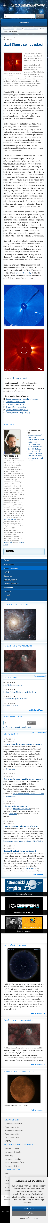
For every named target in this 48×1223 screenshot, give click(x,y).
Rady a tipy (9, 1155)
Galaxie (8, 1177)
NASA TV (8, 1141)
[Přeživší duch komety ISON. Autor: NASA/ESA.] (12, 62)
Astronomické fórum (12, 1166)
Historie (7, 599)
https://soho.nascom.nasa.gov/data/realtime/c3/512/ (23, 841)
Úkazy (6, 560)
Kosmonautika (9, 564)
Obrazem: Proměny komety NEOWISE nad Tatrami (35, 458)
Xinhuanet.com (11, 769)
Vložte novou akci (40, 676)
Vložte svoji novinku (39, 732)
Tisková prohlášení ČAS (13, 1123)
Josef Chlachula (8, 803)
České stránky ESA (12, 1137)
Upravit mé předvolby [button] (29, 1218)
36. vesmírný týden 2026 (15, 945)
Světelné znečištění (11, 583)
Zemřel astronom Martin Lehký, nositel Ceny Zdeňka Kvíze (35, 446)
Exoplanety (8, 576)
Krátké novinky (10, 734)
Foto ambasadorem (9, 520)
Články (19, 29)
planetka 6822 (7, 542)
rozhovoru (13, 814)
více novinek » (39, 874)
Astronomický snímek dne (15, 605)
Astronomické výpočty (13, 1152)
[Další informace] (24, 965)
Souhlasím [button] (29, 1208)
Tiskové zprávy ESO (12, 1134)
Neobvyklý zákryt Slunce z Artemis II (19, 851)
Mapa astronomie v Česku (14, 1162)
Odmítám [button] (29, 1213)
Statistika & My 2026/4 (21, 809)
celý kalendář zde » (37, 710)
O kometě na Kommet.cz (16, 407)
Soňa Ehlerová (8, 776)
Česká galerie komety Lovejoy (18, 412)
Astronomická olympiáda (14, 1130)
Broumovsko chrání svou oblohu (34, 436)
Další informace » (38, 1013)
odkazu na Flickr (30, 868)
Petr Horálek (7, 39)
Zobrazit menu (24, 22)
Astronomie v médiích (13, 1159)
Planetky (8, 1180)
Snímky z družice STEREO (16, 404)
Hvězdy (7, 572)
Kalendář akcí (10, 677)
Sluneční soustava (31, 29)
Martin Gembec (8, 741)
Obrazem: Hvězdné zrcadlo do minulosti (35, 452)
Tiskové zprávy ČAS (12, 1127)
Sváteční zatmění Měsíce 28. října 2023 (36, 441)
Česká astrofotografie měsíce (17, 646)
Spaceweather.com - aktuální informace (22, 399)
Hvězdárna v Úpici (19, 378)
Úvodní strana (8, 29)
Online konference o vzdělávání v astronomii (23, 779)
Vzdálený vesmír (10, 580)
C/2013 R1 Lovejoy (23, 273)
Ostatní (7, 595)
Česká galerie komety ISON (17, 409)
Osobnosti (8, 591)
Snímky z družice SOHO (15, 401)
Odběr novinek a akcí (13, 717)
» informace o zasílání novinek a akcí (17, 727)
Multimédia (8, 587)
